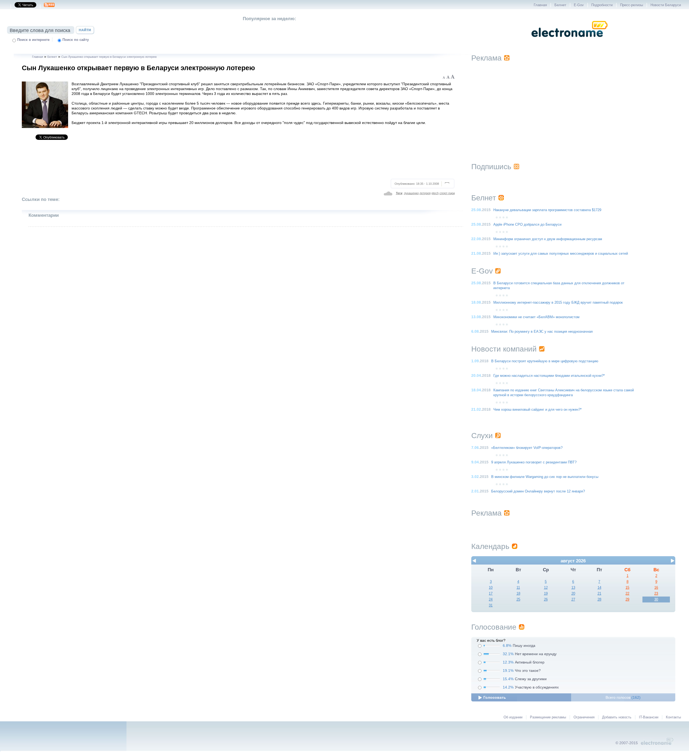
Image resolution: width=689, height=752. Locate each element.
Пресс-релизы (631, 5)
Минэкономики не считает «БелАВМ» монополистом (536, 317)
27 (573, 599)
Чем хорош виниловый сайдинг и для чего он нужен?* (537, 410)
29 (627, 599)
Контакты (673, 717)
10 (491, 588)
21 (599, 593)
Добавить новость (616, 717)
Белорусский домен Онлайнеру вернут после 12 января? (538, 491)
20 (573, 593)
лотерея (425, 193)
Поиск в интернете (33, 40)
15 (627, 588)
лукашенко (411, 193)
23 (656, 593)
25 (518, 599)
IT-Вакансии (648, 717)
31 (491, 605)
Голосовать (494, 697)
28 (599, 599)
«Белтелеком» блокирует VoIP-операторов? (527, 448)
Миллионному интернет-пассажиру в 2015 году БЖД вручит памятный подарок (558, 302)
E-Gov (579, 5)
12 (546, 588)
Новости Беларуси (666, 5)
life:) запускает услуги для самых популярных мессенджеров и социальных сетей (560, 254)
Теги (399, 193)
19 (546, 593)
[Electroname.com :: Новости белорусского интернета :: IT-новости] (569, 40)
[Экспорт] (49, 6)
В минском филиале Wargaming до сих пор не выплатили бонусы (544, 477)
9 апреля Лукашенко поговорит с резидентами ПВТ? (533, 462)
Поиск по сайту (75, 40)
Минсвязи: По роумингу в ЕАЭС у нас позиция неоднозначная (542, 332)
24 (491, 599)
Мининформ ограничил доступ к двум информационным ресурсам (547, 239)
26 (546, 599)
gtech (435, 193)
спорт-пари (447, 193)
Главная (540, 5)
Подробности (602, 5)
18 (518, 593)
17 (491, 593)
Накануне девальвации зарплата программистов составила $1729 (547, 210)
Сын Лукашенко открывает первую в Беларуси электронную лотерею (109, 56)
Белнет (560, 5)
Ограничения (584, 717)
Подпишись (491, 166)
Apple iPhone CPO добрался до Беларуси (527, 224)
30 (656, 599)
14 (599, 588)
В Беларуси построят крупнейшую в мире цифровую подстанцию (544, 361)
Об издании (513, 717)
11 (518, 588)
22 (627, 593)
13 (573, 588)
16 (656, 588)
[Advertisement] (238, 162)
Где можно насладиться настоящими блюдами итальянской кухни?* (549, 376)
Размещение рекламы (548, 717)
